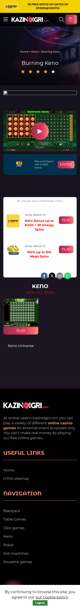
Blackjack (11, 511)
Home (24, 51)
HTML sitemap (16, 478)
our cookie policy (52, 597)
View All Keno (40, 293)
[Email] (59, 276)
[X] (52, 276)
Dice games (13, 528)
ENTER (66, 164)
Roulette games (17, 562)
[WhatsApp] (67, 276)
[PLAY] (20, 313)
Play (66, 220)
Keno (34, 51)
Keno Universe (21, 346)
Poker (8, 545)
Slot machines (16, 553)
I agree (40, 602)
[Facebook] (44, 276)
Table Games (14, 519)
